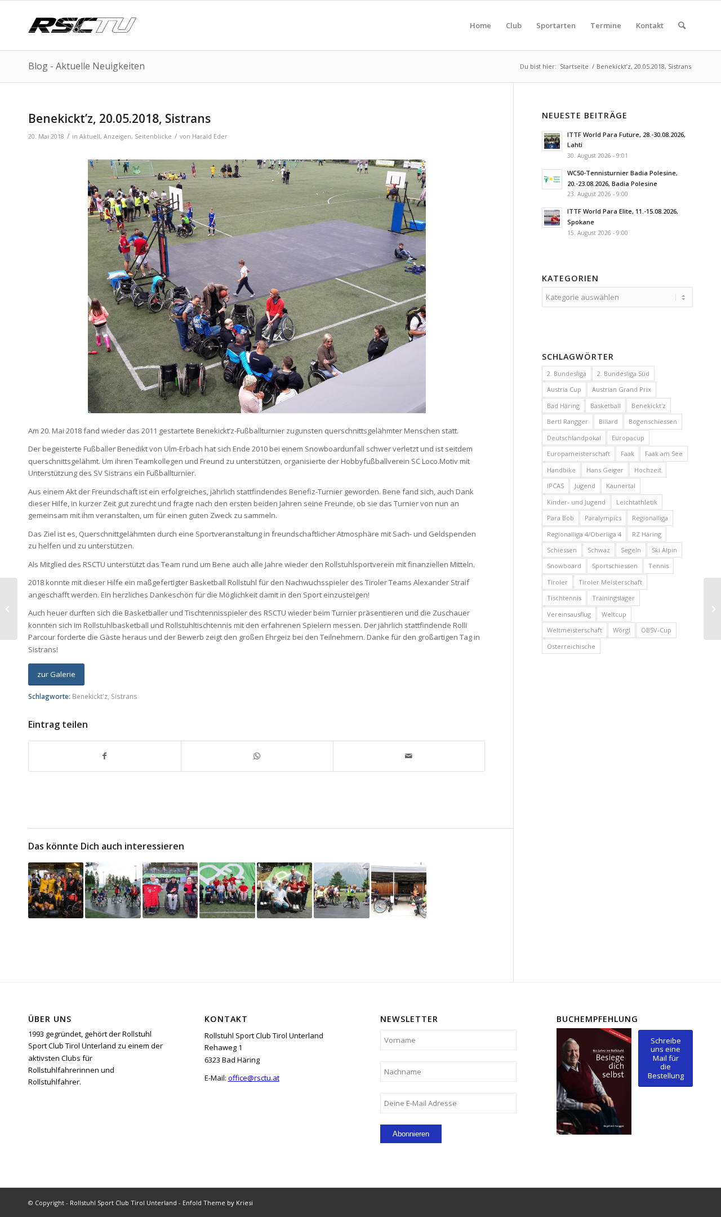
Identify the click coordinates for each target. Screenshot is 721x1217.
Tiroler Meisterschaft (610, 582)
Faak (627, 453)
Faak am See (664, 453)
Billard (608, 421)
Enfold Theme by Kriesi (218, 1202)
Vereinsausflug (569, 614)
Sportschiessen (615, 565)
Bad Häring (563, 405)
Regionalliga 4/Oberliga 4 (584, 534)
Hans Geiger (605, 470)
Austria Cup (564, 389)
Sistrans (124, 696)
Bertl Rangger (567, 421)
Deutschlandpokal (574, 437)
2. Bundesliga (566, 373)
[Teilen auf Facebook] (105, 756)
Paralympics (603, 518)
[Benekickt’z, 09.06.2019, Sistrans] (398, 890)
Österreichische (571, 646)
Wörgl (621, 630)
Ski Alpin (664, 550)
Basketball (605, 405)
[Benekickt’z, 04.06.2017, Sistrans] (112, 890)
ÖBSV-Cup (656, 630)
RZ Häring (646, 534)
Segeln (631, 550)
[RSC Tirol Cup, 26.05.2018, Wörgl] (712, 609)
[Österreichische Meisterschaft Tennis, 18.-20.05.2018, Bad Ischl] (8, 609)
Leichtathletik (636, 502)
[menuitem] (480, 25)
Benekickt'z (90, 696)
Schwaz (599, 550)
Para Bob (560, 518)
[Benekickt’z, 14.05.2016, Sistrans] (55, 890)
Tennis (658, 565)
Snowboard (564, 565)
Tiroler (557, 582)
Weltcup (614, 614)
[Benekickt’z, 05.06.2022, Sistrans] (341, 890)
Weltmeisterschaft (574, 630)
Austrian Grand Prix (621, 389)
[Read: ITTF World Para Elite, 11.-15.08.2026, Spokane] (552, 217)
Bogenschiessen (653, 421)
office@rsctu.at (253, 1078)
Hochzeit (647, 470)
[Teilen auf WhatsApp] (257, 756)
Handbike (561, 470)
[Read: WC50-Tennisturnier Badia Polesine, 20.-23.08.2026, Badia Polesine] (552, 179)
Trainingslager (613, 598)
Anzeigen (117, 136)
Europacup (628, 437)
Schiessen (562, 550)
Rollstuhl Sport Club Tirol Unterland (123, 1202)
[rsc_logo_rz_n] (82, 25)
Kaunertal (620, 485)
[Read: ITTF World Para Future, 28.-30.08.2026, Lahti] (552, 141)
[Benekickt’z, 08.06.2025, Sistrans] (284, 890)
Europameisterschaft (578, 453)
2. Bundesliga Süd (623, 373)
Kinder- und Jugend (576, 502)
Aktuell (89, 136)
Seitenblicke (153, 136)
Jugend (585, 485)
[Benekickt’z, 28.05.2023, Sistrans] (227, 890)
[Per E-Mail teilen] (409, 756)
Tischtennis (564, 598)
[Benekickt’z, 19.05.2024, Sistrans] (170, 890)
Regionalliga (650, 518)
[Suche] (682, 25)
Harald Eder (210, 136)
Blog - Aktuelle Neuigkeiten (86, 66)
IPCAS (555, 485)
